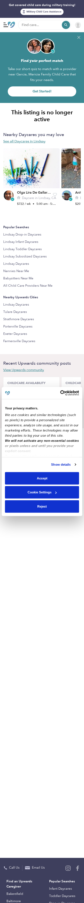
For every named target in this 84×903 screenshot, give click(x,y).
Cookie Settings (39, 492)
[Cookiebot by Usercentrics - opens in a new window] (60, 393)
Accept (42, 478)
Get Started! (42, 91)
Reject (42, 506)
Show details (61, 464)
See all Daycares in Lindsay (24, 141)
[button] (55, 194)
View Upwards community (23, 370)
